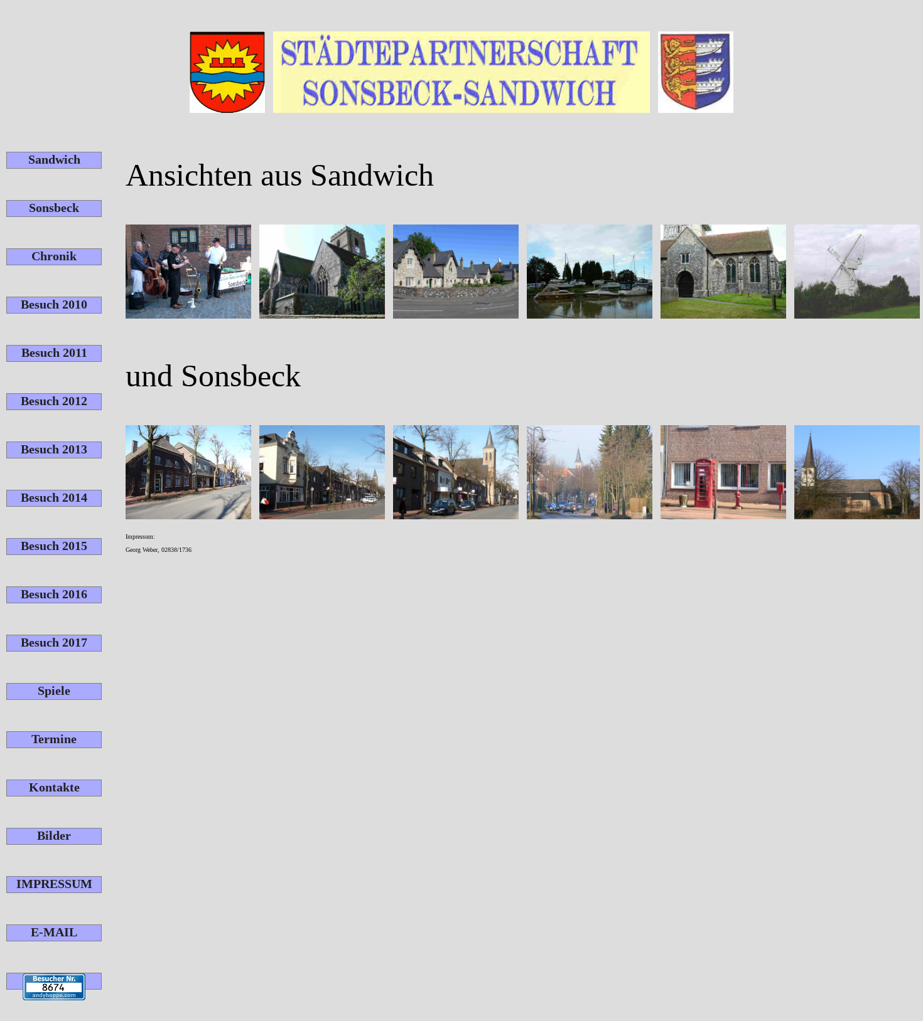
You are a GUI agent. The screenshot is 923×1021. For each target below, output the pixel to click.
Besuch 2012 (54, 401)
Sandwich (54, 159)
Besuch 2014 (54, 497)
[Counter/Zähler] (54, 981)
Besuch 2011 (54, 352)
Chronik (54, 256)
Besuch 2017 (54, 642)
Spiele (54, 690)
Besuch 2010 (54, 304)
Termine (54, 739)
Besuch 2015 (54, 546)
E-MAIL (54, 932)
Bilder (54, 835)
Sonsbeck (54, 207)
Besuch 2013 (54, 449)
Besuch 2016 (54, 594)
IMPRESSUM (54, 884)
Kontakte (54, 787)
